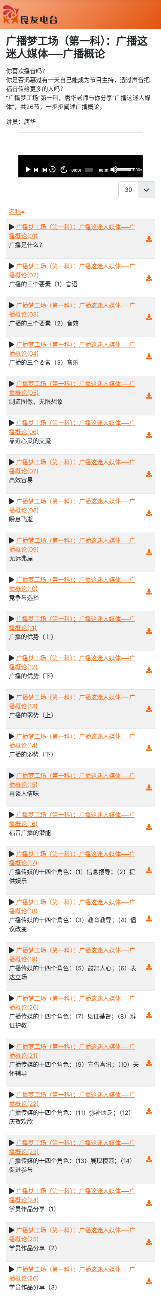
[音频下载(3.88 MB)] (149, 552)
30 (52, 169)
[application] (80, 166)
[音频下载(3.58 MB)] (149, 474)
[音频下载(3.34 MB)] (149, 787)
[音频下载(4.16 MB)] (149, 591)
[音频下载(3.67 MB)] (149, 709)
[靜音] (113, 169)
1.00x (137, 170)
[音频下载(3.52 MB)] (149, 278)
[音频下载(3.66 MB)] (149, 1159)
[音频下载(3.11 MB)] (149, 1242)
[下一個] (44, 169)
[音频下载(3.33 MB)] (149, 395)
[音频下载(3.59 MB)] (149, 317)
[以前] (36, 169)
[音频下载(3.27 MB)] (149, 435)
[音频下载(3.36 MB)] (149, 826)
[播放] (27, 169)
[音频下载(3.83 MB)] (149, 870)
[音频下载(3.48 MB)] (149, 630)
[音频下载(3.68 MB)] (149, 1203)
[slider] (89, 170)
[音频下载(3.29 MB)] (149, 1063)
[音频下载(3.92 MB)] (149, 239)
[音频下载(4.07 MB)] (149, 670)
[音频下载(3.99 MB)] (149, 356)
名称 (15, 211)
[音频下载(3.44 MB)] (149, 1281)
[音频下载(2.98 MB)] (149, 966)
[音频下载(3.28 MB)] (149, 918)
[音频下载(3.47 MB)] (149, 513)
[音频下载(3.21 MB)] (149, 1111)
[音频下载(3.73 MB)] (149, 748)
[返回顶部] (148, 1293)
